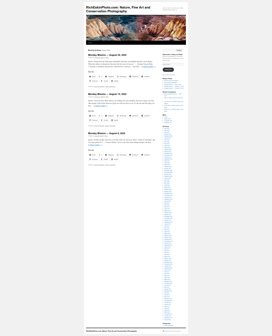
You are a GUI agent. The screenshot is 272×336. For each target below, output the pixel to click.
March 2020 (167, 187)
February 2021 (168, 166)
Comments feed (168, 120)
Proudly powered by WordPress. (173, 331)
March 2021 (167, 164)
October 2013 (167, 302)
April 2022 (167, 145)
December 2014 (168, 291)
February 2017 (168, 258)
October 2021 (167, 157)
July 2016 (166, 272)
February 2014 (168, 298)
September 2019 (168, 199)
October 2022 (167, 134)
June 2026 (166, 130)
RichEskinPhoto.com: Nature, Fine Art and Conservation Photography (118, 9)
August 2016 (167, 270)
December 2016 (168, 262)
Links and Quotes (99, 86)
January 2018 (167, 237)
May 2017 (166, 252)
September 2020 (168, 176)
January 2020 (167, 191)
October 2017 (167, 243)
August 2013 (167, 304)
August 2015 (167, 285)
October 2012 (167, 316)
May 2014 (166, 296)
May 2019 (166, 207)
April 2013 (167, 310)
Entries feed (167, 119)
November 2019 (168, 195)
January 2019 (167, 214)
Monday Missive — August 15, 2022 (107, 94)
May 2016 (166, 275)
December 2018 (168, 216)
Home (90, 43)
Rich (107, 57)
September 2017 (168, 245)
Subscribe (168, 69)
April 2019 (167, 208)
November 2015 (168, 283)
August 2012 (167, 319)
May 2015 (166, 287)
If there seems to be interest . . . (172, 80)
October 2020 (167, 174)
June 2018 (166, 228)
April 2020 (167, 185)
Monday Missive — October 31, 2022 (174, 86)
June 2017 (166, 251)
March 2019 (167, 210)
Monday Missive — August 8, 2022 (106, 133)
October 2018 (167, 220)
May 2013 (166, 308)
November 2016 (168, 264)
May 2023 (166, 132)
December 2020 (168, 170)
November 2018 (168, 218)
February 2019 (168, 212)
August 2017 (167, 247)
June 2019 (166, 205)
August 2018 (167, 224)
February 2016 (168, 281)
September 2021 (168, 159)
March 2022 (167, 147)
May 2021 (166, 161)
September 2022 (168, 136)
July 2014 (166, 293)
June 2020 (166, 182)
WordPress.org (168, 122)
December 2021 (168, 153)
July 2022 (166, 140)
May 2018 (166, 229)
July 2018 (166, 226)
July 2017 (166, 249)
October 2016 (167, 266)
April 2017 (167, 254)
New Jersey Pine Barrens (170, 82)
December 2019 (168, 193)
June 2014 (166, 295)
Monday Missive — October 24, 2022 (174, 88)
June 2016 (166, 273)
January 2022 (167, 151)
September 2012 (168, 317)
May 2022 (166, 143)
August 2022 (167, 138)
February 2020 (168, 189)
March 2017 (167, 256)
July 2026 (166, 128)
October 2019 (167, 197)
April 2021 (167, 163)
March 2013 (167, 312)
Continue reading (148, 66)
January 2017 (167, 260)
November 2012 (168, 314)
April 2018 (167, 231)
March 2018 (167, 233)
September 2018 (168, 222)
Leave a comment (110, 86)
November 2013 (168, 300)
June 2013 (166, 306)
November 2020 (168, 172)
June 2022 (166, 141)
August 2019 (167, 201)
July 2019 (166, 203)
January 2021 (167, 168)
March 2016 (167, 279)
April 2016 (167, 277)
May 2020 (166, 184)
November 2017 (168, 241)
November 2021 (168, 155)
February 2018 (168, 235)
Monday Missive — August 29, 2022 (107, 54)
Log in (166, 117)
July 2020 (166, 180)
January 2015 (167, 289)
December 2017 (168, 239)
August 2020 (167, 178)
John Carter (167, 105)
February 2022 (168, 149)
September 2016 (168, 268)
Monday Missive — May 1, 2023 (172, 84)
